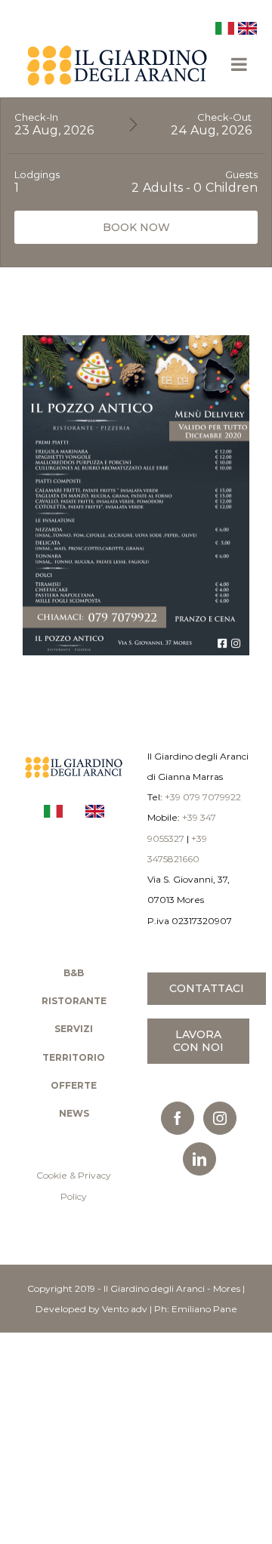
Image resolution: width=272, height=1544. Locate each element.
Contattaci (206, 988)
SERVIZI (73, 1028)
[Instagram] (219, 1118)
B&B (73, 972)
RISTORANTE (74, 1000)
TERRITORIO (73, 1057)
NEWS (74, 1113)
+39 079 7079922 (203, 797)
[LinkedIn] (199, 1159)
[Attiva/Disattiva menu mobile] (240, 64)
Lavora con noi (198, 1041)
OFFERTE (74, 1085)
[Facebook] (177, 1118)
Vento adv (124, 1308)
